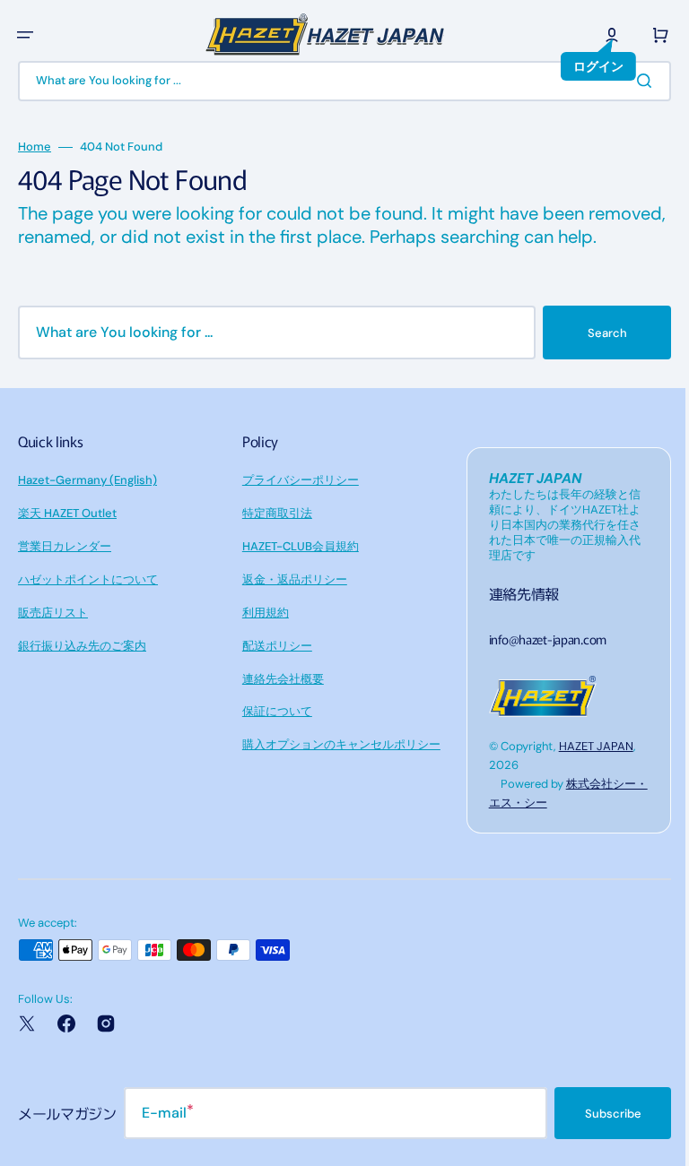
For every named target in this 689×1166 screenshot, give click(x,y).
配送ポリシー (273, 669)
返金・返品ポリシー (290, 602)
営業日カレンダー (64, 569)
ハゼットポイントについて (88, 602)
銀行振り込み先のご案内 (82, 669)
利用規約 (261, 635)
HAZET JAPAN (587, 769)
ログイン (585, 66)
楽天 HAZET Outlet (67, 536)
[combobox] (338, 81)
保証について (273, 734)
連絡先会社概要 (278, 702)
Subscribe (599, 1136)
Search (594, 356)
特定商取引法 (273, 536)
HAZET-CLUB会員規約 (296, 569)
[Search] (634, 80)
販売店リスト (53, 635)
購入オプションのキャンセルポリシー (337, 767)
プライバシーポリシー (296, 503)
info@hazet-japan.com (538, 662)
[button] (25, 35)
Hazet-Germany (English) (87, 503)
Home (34, 147)
